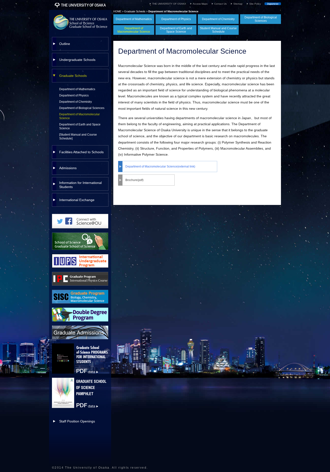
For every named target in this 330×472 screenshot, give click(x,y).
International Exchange (76, 200)
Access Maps (200, 3)
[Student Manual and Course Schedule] (78, 136)
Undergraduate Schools (77, 60)
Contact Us (220, 3)
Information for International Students (80, 185)
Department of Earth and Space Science (79, 126)
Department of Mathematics (77, 89)
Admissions (68, 168)
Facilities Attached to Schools (81, 152)
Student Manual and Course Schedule (218, 30)
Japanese (273, 3)
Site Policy (255, 3)
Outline (64, 44)
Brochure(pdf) (134, 180)
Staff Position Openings (77, 421)
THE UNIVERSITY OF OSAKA (169, 3)
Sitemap (238, 3)
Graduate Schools (73, 76)
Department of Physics (74, 95)
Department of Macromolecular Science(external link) (160, 166)
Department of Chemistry (75, 101)
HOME (117, 11)
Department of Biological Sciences (81, 108)
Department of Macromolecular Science (79, 116)
